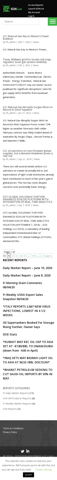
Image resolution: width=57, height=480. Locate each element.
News (36, 42)
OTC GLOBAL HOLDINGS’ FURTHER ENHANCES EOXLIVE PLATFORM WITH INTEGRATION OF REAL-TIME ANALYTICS (27, 199)
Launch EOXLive (36, 8)
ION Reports (10, 408)
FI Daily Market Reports (16, 393)
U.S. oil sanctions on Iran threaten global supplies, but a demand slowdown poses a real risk (28, 153)
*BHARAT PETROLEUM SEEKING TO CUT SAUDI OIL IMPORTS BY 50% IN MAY (27, 374)
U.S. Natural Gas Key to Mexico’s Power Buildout (26, 37)
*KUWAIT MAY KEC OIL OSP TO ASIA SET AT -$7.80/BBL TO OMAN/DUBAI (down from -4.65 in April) (28, 346)
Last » (48, 255)
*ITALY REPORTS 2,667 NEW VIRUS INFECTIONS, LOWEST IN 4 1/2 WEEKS (26, 311)
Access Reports (35, 5)
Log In (31, 16)
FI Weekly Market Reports (17, 403)
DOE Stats (10, 334)
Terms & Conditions (13, 428)
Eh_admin (11, 42)
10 (33, 255)
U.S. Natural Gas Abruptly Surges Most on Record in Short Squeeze (28, 108)
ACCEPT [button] (28, 474)
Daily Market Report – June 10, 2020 (27, 268)
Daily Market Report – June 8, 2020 (27, 275)
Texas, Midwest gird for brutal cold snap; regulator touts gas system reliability (27, 61)
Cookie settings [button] (43, 469)
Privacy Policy (10, 432)
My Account (34, 12)
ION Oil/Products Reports (17, 398)
